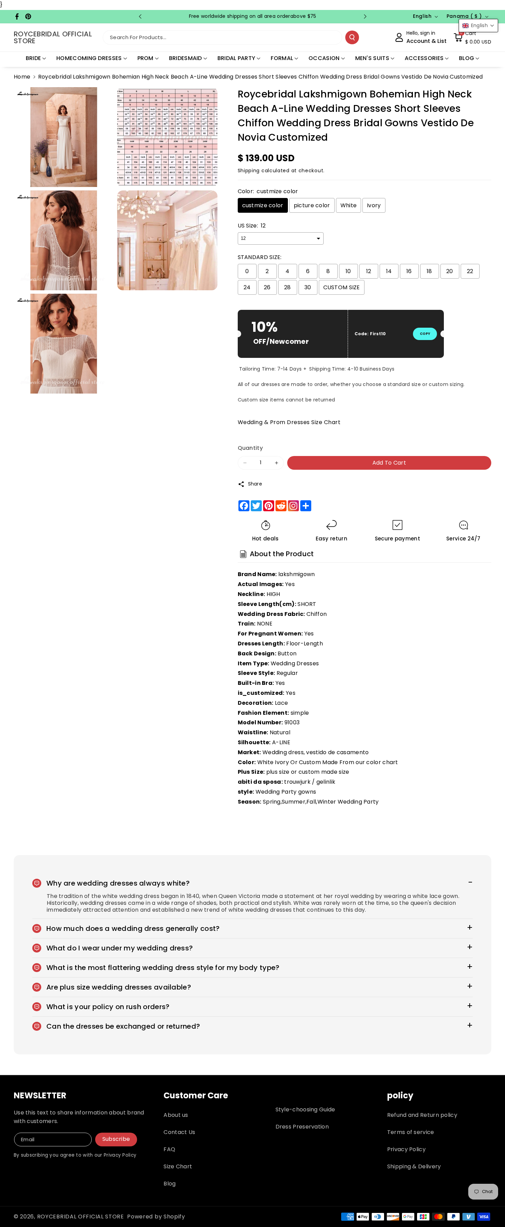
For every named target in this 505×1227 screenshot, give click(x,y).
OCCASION (323, 58)
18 (429, 271)
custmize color (262, 205)
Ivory (374, 205)
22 (470, 271)
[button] (472, 37)
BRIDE (33, 58)
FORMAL (282, 58)
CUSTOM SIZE (341, 287)
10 (348, 271)
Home (22, 77)
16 (409, 271)
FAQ (169, 1149)
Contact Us (179, 1132)
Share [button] (255, 483)
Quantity (250, 448)
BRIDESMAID (185, 58)
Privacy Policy (406, 1149)
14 (389, 271)
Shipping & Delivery (414, 1166)
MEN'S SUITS (372, 58)
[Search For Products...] (352, 37)
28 (287, 287)
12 (368, 271)
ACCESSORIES (424, 58)
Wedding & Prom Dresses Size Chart (289, 422)
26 (267, 287)
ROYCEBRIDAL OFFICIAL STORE (80, 1216)
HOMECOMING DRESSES (89, 58)
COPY (425, 333)
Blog (170, 1184)
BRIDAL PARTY (236, 58)
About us (176, 1115)
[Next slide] (365, 16)
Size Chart (178, 1166)
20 (449, 271)
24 (247, 287)
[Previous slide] (140, 16)
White (348, 205)
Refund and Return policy (422, 1115)
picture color (312, 205)
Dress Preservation (302, 1127)
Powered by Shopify (156, 1216)
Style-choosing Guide (305, 1109)
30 (307, 287)
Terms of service (410, 1132)
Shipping (249, 170)
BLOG (466, 58)
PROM (145, 58)
